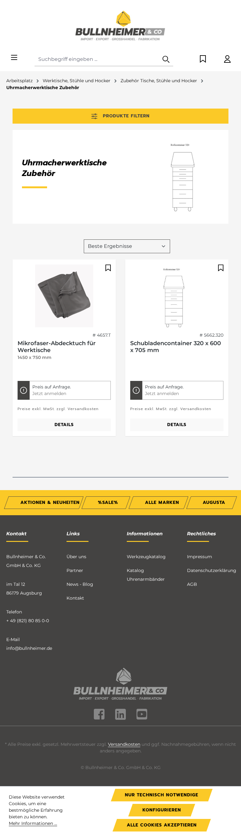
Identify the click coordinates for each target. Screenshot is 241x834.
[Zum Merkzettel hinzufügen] (107, 268)
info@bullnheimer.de (29, 648)
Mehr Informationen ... (33, 823)
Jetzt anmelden (49, 393)
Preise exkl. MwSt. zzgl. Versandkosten (58, 409)
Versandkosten (124, 744)
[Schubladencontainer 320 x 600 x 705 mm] (176, 296)
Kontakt (75, 598)
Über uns (76, 556)
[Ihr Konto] (227, 59)
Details (64, 424)
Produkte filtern (126, 116)
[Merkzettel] (203, 59)
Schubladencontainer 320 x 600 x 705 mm (175, 347)
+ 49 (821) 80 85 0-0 (27, 620)
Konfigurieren (161, 810)
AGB (192, 584)
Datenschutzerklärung (211, 570)
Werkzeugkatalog (146, 556)
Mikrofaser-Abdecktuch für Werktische (57, 347)
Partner (75, 570)
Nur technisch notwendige (161, 795)
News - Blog (80, 584)
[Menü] (14, 58)
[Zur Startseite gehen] (120, 26)
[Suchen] (166, 59)
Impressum (199, 556)
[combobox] (97, 59)
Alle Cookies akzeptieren (162, 825)
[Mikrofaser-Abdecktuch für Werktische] (64, 296)
